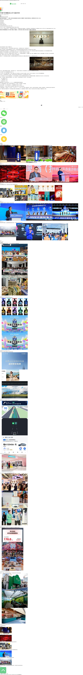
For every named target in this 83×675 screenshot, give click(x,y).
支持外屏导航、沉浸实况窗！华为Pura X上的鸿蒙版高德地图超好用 (9, 400)
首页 (0, 0)
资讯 (2, 0)
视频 (11, 0)
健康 (14, 0)
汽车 (17, 0)
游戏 (6, 0)
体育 (4, 0)
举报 (0, 100)
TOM (2, 14)
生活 (9, 0)
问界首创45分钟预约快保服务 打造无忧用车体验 (6, 351)
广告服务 (4, 673)
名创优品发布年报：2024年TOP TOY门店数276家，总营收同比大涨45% (10, 527)
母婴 (10, 0)
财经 (13, 0)
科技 (18, 0)
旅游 (7, 0)
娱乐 (3, 0)
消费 (15, 0)
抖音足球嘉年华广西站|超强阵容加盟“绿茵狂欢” (6, 297)
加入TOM (6, 673)
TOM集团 (1, 673)
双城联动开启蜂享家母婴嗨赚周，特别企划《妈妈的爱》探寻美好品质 (9, 243)
